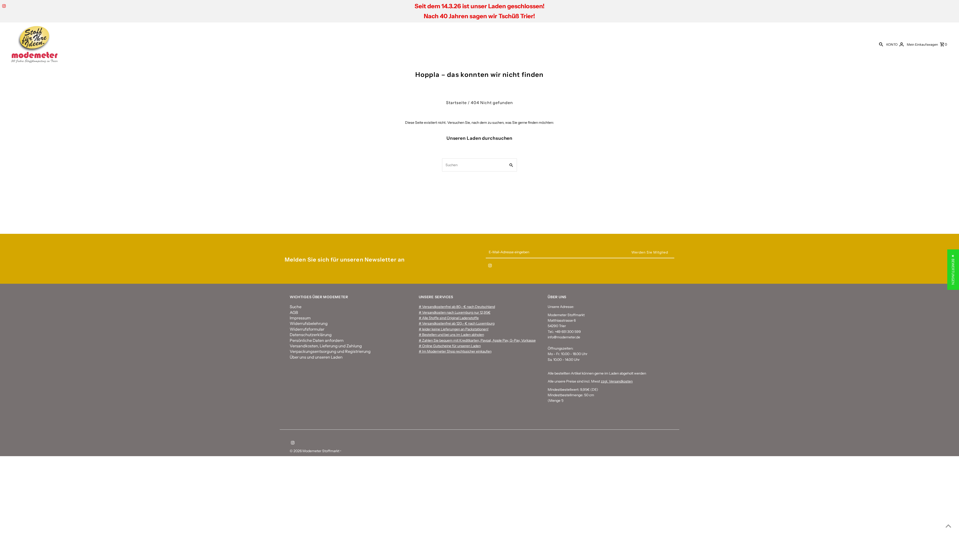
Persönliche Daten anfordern (317, 340)
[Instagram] (3, 6)
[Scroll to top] (948, 526)
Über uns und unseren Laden (316, 357)
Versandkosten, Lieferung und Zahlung (326, 345)
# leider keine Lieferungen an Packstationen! (453, 329)
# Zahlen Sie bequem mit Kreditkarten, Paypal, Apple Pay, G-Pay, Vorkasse (477, 340)
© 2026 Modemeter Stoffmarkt (315, 451)
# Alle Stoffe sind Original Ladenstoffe (449, 318)
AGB (294, 312)
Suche (295, 306)
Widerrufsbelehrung (309, 323)
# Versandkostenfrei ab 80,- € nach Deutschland (457, 306)
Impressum (300, 317)
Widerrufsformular (307, 329)
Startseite (456, 102)
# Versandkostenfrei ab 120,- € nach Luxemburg (456, 323)
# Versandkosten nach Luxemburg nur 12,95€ (454, 312)
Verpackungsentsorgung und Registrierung (330, 351)
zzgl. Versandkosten (617, 381)
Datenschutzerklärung (311, 334)
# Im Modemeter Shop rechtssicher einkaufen (455, 351)
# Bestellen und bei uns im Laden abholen (451, 334)
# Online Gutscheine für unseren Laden (450, 346)
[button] (953, 269)
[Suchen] (881, 44)
